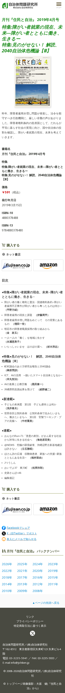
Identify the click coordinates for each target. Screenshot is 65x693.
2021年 (22, 571)
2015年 (53, 577)
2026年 (7, 564)
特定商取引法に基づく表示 (30, 625)
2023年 (53, 564)
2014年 (7, 584)
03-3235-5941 (18, 658)
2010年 (7, 591)
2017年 (22, 577)
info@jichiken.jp (20, 662)
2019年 (53, 571)
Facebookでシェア (18, 528)
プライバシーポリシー (30, 621)
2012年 (37, 584)
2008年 (37, 591)
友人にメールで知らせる (21, 539)
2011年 (53, 584)
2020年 (37, 571)
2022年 (7, 571)
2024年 (37, 564)
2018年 (7, 577)
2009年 (22, 591)
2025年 (22, 564)
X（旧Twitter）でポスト (22, 533)
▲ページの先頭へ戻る (45, 602)
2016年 (37, 577)
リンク (30, 616)
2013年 (22, 584)
